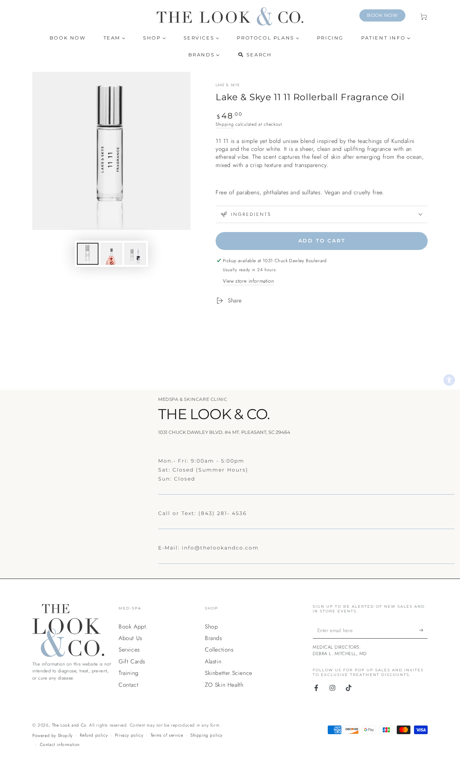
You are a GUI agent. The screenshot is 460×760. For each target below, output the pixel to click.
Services (129, 649)
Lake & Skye (228, 85)
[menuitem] (67, 37)
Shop (211, 626)
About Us (130, 638)
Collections (219, 649)
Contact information (60, 745)
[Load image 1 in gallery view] (87, 254)
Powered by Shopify (52, 736)
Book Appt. (133, 626)
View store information (248, 280)
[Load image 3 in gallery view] (135, 254)
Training (129, 673)
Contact (128, 685)
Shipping (225, 124)
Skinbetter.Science (228, 673)
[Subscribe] (423, 630)
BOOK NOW (382, 15)
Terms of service (167, 735)
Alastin (213, 661)
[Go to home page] (230, 16)
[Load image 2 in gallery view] (111, 254)
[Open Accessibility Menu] (449, 380)
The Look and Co (69, 725)
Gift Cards (132, 661)
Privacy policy (129, 735)
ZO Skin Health (224, 685)
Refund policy (93, 735)
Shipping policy (206, 735)
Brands (213, 638)
